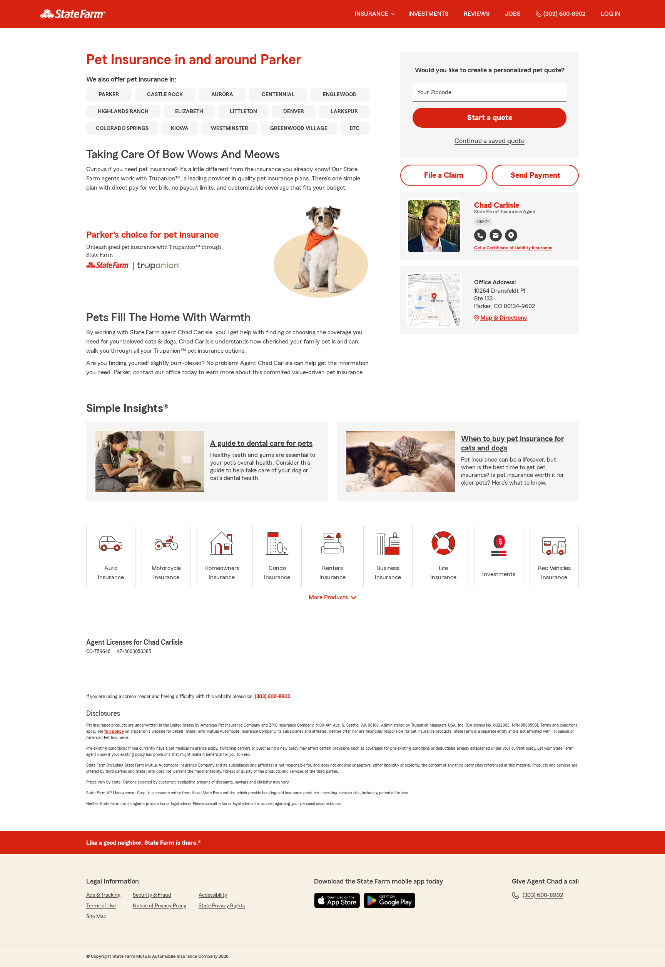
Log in (610, 14)
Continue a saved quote (489, 140)
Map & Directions (503, 318)
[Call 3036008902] (480, 235)
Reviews (477, 14)
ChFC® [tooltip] (483, 221)
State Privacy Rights (222, 906)
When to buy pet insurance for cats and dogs (512, 443)
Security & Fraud (152, 895)
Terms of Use (101, 906)
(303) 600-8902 (564, 14)
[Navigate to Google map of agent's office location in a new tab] (511, 235)
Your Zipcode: (435, 92)
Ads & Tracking (103, 895)
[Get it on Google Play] (389, 900)
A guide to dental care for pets (261, 443)
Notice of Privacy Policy (159, 906)
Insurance (371, 14)
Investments (428, 14)
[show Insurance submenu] (391, 14)
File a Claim (444, 175)
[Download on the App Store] (337, 900)
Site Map (96, 916)
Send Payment (535, 175)
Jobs (512, 14)
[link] (73, 14)
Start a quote (489, 118)
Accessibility (213, 895)
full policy (114, 731)
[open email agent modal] (496, 236)
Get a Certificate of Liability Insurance (513, 247)
